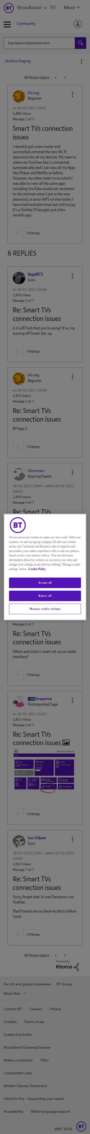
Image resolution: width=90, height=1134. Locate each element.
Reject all (45, 595)
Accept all (45, 582)
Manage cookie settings (45, 608)
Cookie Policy (37, 569)
